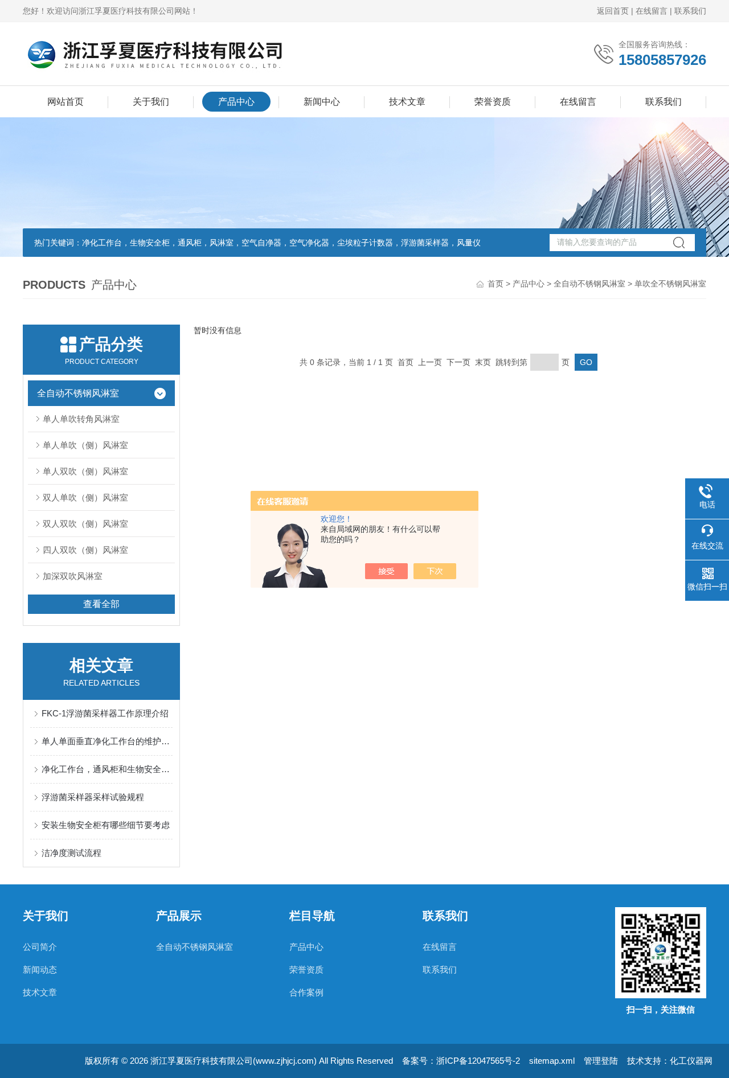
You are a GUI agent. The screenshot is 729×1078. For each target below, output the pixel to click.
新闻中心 (322, 101)
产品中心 (236, 101)
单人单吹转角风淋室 (81, 419)
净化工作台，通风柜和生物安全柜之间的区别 (107, 769)
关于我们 (151, 101)
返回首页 (613, 10)
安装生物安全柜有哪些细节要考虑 (106, 825)
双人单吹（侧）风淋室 (85, 497)
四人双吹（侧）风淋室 (85, 550)
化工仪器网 (691, 1060)
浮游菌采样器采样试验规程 (93, 797)
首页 (495, 283)
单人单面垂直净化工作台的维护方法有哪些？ (107, 741)
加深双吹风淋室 (73, 576)
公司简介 (40, 947)
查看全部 (101, 604)
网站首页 (65, 101)
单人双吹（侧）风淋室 (85, 471)
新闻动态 (40, 969)
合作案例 (306, 992)
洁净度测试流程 (71, 853)
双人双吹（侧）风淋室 (85, 523)
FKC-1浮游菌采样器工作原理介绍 (105, 713)
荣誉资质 (492, 101)
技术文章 (407, 101)
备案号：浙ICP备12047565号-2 (461, 1060)
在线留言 (651, 10)
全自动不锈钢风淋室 (589, 283)
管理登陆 (601, 1060)
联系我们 (690, 10)
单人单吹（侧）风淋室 (85, 445)
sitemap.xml (552, 1060)
